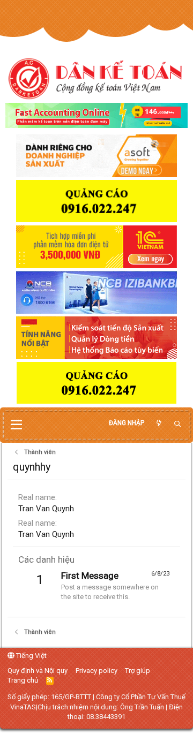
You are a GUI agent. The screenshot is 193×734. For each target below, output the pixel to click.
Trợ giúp (137, 671)
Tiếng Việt (30, 656)
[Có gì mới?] (159, 423)
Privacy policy (96, 671)
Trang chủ (23, 680)
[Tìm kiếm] (177, 424)
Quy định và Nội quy (38, 671)
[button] (16, 425)
